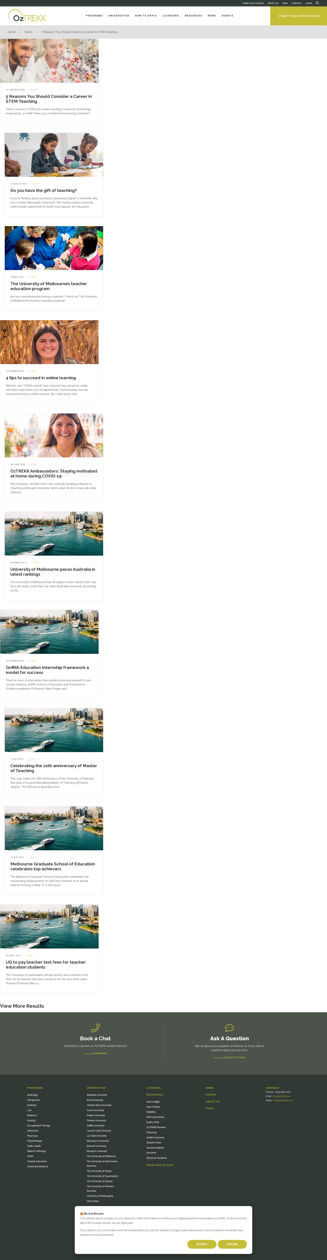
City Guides (93, 1201)
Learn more (100, 1053)
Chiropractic (33, 1100)
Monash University (96, 1146)
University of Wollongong (100, 1196)
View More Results (22, 1006)
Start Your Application (298, 16)
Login (309, 3)
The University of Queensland (102, 1176)
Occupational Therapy (38, 1125)
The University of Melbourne (101, 1156)
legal (123, 1222)
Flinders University (96, 1120)
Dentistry (32, 1105)
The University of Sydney (100, 1181)
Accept (202, 1244)
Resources (154, 1094)
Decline (232, 1244)
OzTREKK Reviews (156, 1127)
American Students (156, 1158)
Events (211, 1094)
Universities (96, 1088)
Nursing (31, 1120)
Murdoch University (97, 1151)
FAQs (285, 3)
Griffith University (95, 1125)
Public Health (34, 1146)
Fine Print (151, 1153)
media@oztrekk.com (283, 1100)
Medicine (32, 1115)
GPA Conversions (155, 1117)
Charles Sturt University (99, 1105)
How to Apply (153, 1101)
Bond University (95, 1100)
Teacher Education (37, 1161)
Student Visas (153, 1142)
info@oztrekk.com (281, 1096)
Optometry (32, 1130)
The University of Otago (99, 1171)
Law (29, 1110)
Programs (35, 1088)
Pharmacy (32, 1136)
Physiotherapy (34, 1141)
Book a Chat (152, 1122)
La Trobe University (97, 1136)
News (28, 32)
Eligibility (151, 1112)
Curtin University (95, 1110)
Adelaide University (97, 1095)
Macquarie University (98, 1141)
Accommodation (155, 1147)
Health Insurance (155, 1137)
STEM (30, 1156)
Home (11, 32)
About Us (273, 3)
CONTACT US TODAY (234, 1058)
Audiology (32, 1095)
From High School (253, 3)
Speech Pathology (36, 1151)
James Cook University (99, 1130)
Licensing (153, 1088)
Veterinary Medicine (37, 1166)
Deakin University (96, 1115)
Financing (151, 1132)
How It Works (153, 1107)
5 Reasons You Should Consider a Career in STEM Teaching (79, 32)
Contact (297, 3)
